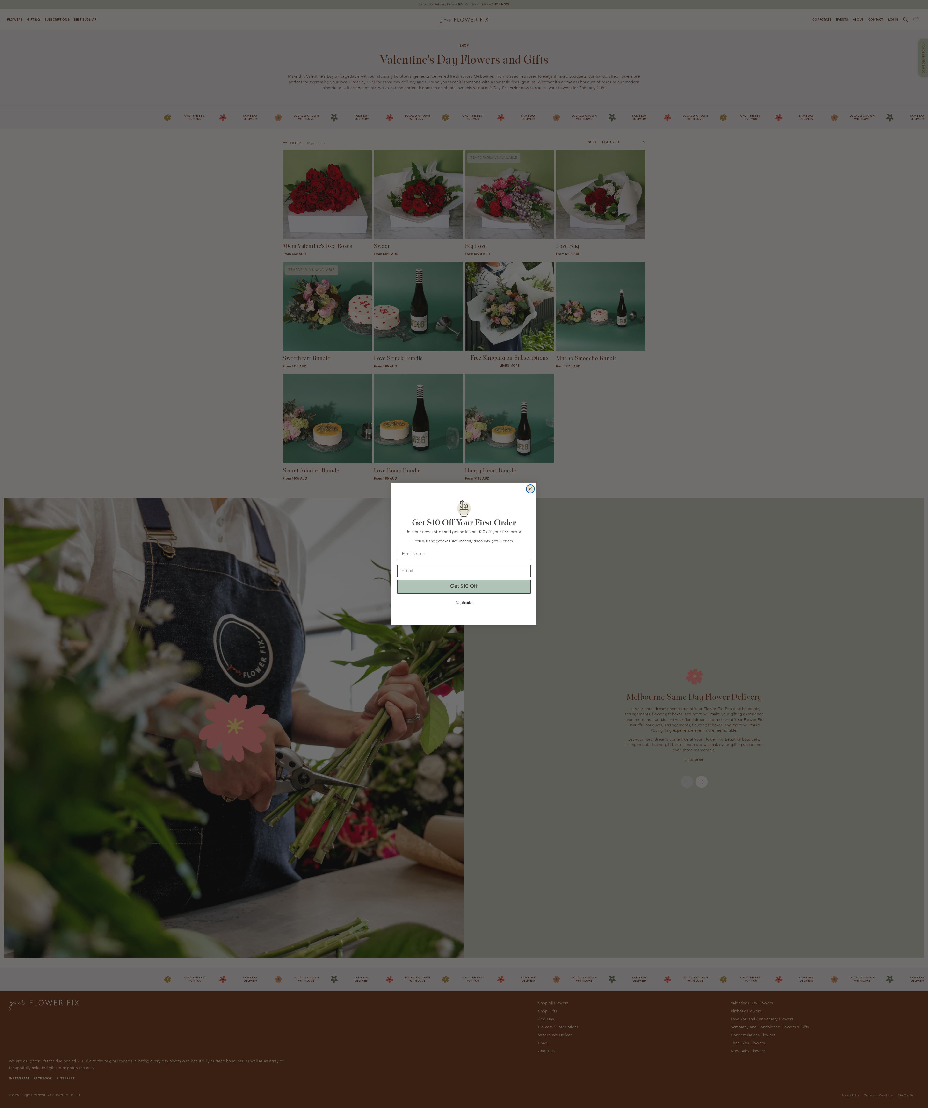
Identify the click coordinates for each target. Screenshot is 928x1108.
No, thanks (464, 603)
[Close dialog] (530, 489)
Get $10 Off (464, 586)
